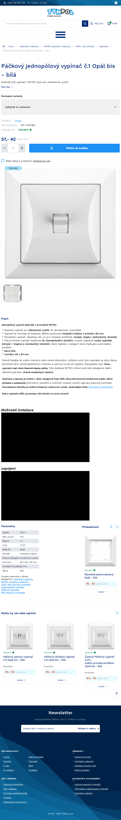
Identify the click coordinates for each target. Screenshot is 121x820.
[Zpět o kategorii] (3, 46)
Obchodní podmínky (13, 784)
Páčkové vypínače (10, 590)
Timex (17, 120)
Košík (113, 23)
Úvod (11, 46)
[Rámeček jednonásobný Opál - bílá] (100, 550)
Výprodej (33, 761)
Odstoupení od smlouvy (15, 802)
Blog (31, 766)
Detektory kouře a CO (85, 766)
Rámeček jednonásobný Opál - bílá (98, 576)
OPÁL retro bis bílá (85, 46)
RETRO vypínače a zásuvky (57, 46)
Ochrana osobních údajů (15, 793)
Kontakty (33, 770)
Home (6, 757)
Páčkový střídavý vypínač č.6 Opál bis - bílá (59, 658)
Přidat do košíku (77, 148)
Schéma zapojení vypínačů (88, 784)
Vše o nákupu (10, 789)
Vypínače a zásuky (84, 793)
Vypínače (103, 46)
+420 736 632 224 (16, 3)
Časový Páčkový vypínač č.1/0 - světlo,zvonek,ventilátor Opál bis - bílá (100, 661)
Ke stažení (8, 770)
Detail (101, 592)
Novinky (7, 761)
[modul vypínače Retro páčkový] (12, 293)
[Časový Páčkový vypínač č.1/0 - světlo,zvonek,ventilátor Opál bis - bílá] (101, 636)
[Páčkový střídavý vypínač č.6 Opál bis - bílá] (60, 636)
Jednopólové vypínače (12, 587)
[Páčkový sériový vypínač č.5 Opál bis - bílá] (19, 636)
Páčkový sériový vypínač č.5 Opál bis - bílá (18, 658)
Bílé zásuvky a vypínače (13, 592)
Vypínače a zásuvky (29, 46)
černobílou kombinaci (100, 387)
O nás (6, 766)
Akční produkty (36, 757)
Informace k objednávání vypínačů (91, 789)
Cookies (7, 797)
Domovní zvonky (83, 757)
